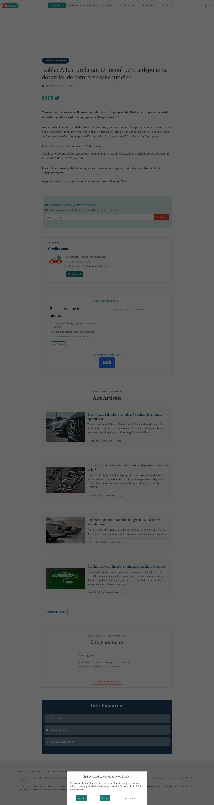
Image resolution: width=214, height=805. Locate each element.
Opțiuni (132, 798)
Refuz (105, 798)
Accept (81, 798)
